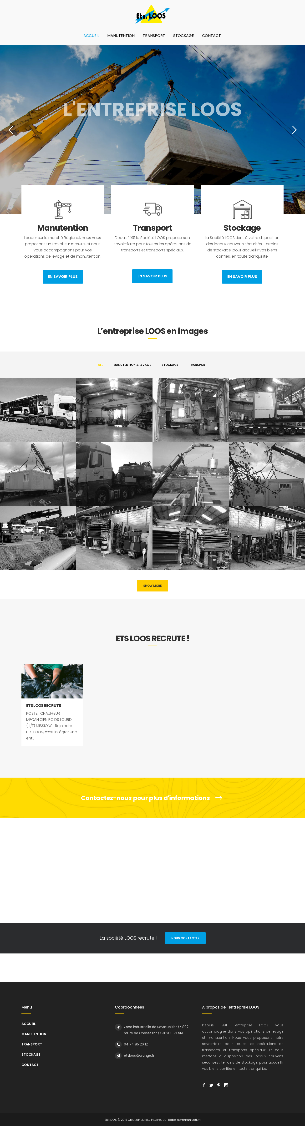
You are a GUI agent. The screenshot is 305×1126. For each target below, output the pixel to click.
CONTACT (30, 1064)
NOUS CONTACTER (185, 938)
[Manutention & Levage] (114, 410)
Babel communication (184, 1120)
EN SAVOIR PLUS (63, 276)
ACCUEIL (28, 1023)
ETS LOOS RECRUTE (43, 705)
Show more (152, 586)
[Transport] (38, 410)
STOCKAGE (30, 1054)
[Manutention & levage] (190, 474)
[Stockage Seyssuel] (114, 538)
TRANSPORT (31, 1044)
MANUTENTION (33, 1034)
